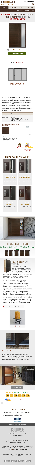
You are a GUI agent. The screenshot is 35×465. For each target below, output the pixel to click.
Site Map (24, 449)
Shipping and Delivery (17, 456)
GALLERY (21, 7)
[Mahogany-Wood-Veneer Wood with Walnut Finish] (6, 130)
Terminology (13, 447)
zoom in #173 (17, 49)
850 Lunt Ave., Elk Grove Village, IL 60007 (19, 440)
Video (10, 449)
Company (27, 447)
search (33, 4)
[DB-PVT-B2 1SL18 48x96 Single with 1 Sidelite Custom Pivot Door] (11, 253)
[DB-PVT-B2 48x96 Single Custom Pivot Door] (6, 253)
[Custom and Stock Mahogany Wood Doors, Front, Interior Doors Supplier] (9, 3)
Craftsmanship (6, 446)
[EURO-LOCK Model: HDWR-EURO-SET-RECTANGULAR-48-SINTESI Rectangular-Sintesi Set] (10, 166)
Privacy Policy (27, 454)
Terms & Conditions (18, 454)
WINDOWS (13, 7)
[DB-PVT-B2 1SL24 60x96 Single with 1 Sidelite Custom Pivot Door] (27, 253)
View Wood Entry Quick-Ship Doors (17, 424)
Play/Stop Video (17, 387)
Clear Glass (17, 326)
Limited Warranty (7, 454)
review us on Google (18, 399)
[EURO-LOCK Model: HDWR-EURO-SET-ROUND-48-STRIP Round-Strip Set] (10, 193)
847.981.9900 (29, 2)
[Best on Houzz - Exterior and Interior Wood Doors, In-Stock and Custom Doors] (17, 397)
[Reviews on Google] (8, 399)
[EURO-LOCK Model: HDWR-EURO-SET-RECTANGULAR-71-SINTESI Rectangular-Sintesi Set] (25, 166)
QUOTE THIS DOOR (17, 53)
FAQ (20, 449)
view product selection (23, 10)
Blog (32, 447)
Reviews (15, 449)
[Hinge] (17, 348)
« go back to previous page (2, 403)
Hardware (20, 447)
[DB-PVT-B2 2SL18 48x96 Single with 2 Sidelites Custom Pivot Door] (16, 253)
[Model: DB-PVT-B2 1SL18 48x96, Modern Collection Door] (17, 35)
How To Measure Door (18, 446)
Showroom (17, 439)
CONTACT (30, 7)
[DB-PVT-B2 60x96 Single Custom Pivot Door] (22, 253)
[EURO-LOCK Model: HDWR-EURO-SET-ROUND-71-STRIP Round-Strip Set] (25, 193)
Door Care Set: (28, 149)
